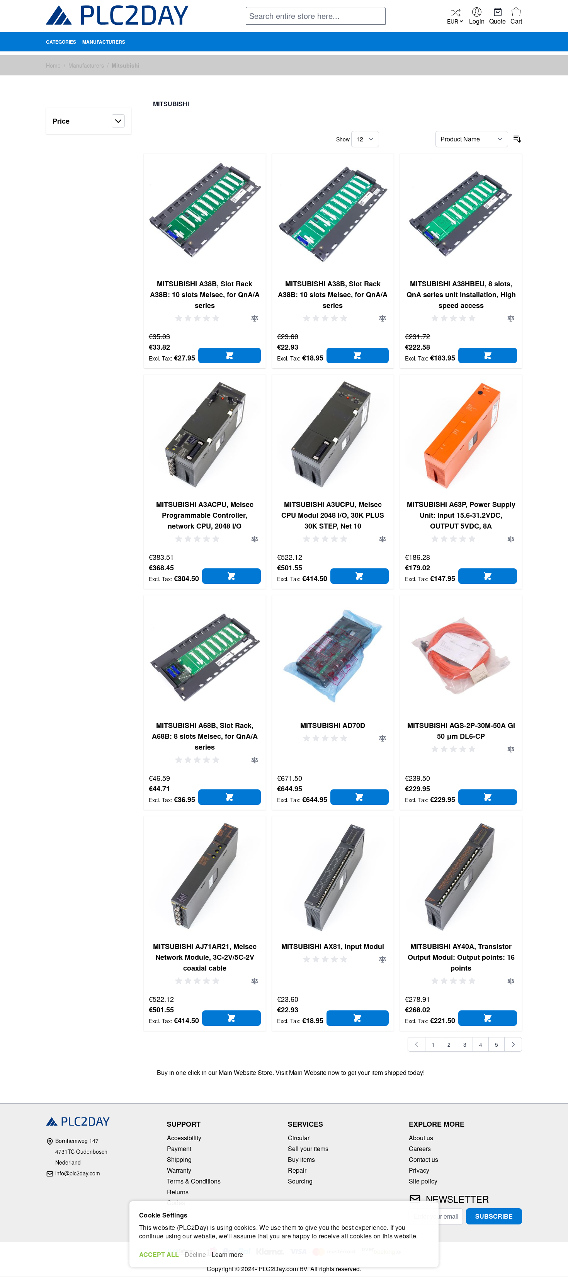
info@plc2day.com (77, 1173)
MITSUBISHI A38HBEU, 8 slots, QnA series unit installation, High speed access (461, 294)
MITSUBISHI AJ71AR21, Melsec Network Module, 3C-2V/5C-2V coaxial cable (205, 957)
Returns (178, 1191)
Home (53, 65)
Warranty (179, 1170)
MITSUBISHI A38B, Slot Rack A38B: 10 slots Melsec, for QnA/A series (205, 294)
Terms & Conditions (194, 1181)
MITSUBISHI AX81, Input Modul (332, 946)
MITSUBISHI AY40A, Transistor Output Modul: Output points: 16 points (461, 957)
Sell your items (308, 1148)
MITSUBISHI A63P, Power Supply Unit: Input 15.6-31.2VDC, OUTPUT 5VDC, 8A (461, 515)
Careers (420, 1148)
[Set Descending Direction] (517, 139)
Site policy (423, 1181)
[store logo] (117, 17)
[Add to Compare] (254, 318)
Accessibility (184, 1137)
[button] (89, 121)
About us (421, 1137)
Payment (179, 1148)
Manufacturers (103, 41)
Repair (297, 1170)
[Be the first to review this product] (198, 318)
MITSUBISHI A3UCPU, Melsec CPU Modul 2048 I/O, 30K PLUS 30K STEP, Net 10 (332, 515)
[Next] (513, 1044)
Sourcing (300, 1181)
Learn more (227, 1254)
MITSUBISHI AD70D (332, 725)
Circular (299, 1137)
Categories (61, 41)
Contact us (423, 1159)
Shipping (179, 1159)
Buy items (301, 1159)
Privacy (419, 1170)
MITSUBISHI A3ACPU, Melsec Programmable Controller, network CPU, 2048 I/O (204, 515)
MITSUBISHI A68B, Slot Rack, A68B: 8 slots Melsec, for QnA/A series (205, 736)
